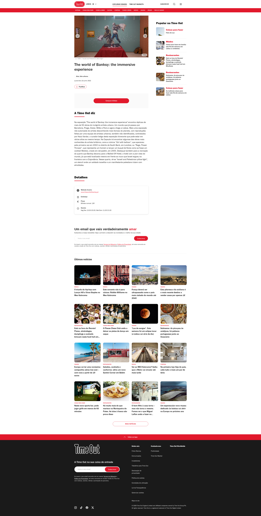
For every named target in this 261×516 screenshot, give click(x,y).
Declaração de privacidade (136, 472)
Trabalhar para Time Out (140, 466)
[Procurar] (174, 4)
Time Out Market (159, 10)
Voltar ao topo (132, 437)
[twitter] (92, 507)
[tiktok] (81, 507)
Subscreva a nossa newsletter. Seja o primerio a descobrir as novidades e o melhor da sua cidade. (107, 233)
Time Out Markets (136, 4)
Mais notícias (130, 424)
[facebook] (87, 507)
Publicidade (155, 451)
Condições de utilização (140, 483)
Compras (117, 10)
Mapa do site (135, 501)
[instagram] (75, 507)
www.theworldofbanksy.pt (89, 192)
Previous (78, 36)
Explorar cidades (120, 4)
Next (145, 36)
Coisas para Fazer (88, 10)
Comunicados (136, 456)
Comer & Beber (100, 10)
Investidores (136, 461)
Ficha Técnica (136, 451)
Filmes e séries (126, 10)
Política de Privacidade (124, 244)
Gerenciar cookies (138, 493)
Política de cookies (138, 478)
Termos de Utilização (110, 244)
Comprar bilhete (111, 101)
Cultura (109, 10)
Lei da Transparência (139, 488)
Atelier (150, 10)
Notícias (77, 10)
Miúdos (136, 10)
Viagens (143, 10)
